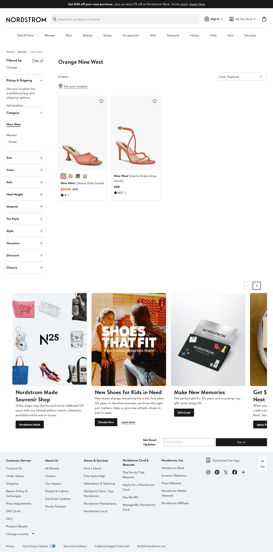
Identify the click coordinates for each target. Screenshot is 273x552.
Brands (22, 52)
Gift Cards (184, 412)
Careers (50, 475)
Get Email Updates (58, 498)
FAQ (9, 518)
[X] (225, 473)
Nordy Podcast (55, 506)
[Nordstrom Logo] (26, 19)
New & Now (25, 35)
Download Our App (226, 460)
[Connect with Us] (243, 473)
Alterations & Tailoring (99, 483)
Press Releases (171, 483)
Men (69, 35)
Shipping (12, 483)
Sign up (241, 442)
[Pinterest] (217, 473)
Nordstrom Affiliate (175, 503)
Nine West (13, 124)
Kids (153, 35)
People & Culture (56, 491)
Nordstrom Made (29, 424)
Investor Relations (174, 475)
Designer (173, 35)
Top (262, 466)
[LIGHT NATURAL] (85, 176)
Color (10, 170)
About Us (51, 460)
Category (12, 112)
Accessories (131, 35)
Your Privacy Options (35, 546)
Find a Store (92, 468)
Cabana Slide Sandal (82, 183)
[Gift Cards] (208, 339)
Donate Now (106, 422)
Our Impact (53, 483)
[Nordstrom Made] (49, 339)
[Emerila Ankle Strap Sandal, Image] (136, 133)
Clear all (37, 60)
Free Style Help (94, 475)
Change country (17, 533)
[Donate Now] (129, 339)
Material (12, 206)
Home (194, 35)
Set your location (76, 86)
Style (9, 231)
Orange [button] (11, 67)
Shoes (107, 35)
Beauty (88, 35)
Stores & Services (96, 460)
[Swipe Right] (257, 286)
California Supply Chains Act (112, 546)
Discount (12, 255)
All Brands (52, 468)
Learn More (128, 422)
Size (9, 157)
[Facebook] (234, 473)
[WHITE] (71, 176)
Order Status (15, 475)
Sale (230, 35)
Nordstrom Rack (172, 467)
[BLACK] (78, 176)
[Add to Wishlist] (101, 101)
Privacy (10, 546)
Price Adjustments (18, 503)
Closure (11, 267)
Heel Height (14, 194)
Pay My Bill (130, 497)
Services (250, 35)
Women (50, 35)
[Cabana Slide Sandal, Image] (82, 133)
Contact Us (14, 468)
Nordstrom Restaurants (100, 503)
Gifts (213, 35)
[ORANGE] (63, 176)
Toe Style (12, 218)
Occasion (13, 243)
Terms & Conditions (75, 546)
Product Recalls (17, 526)
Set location (14, 105)
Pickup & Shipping (19, 80)
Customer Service (18, 460)
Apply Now (197, 4)
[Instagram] (208, 473)
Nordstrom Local (95, 511)
